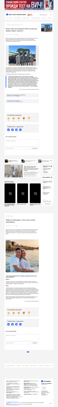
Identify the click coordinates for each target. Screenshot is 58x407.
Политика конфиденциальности (12, 404)
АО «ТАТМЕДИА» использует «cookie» (13, 402)
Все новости (47, 203)
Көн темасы (9, 18)
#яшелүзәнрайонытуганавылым (15, 24)
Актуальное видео (10, 365)
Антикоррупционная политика (12, 401)
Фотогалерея (17, 18)
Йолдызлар (10, 216)
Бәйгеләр (41, 365)
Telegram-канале (11, 95)
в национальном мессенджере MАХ (15, 101)
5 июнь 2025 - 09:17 (9, 34)
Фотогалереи (25, 365)
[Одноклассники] (12, 130)
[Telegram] (16, 130)
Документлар (33, 365)
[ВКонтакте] (8, 130)
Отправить (34, 148)
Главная (18, 365)
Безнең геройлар (35, 18)
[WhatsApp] (20, 130)
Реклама (43, 18)
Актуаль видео (25, 18)
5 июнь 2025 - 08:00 (9, 225)
